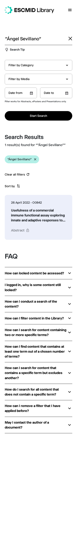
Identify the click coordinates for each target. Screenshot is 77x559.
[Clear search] (70, 39)
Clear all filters (15, 174)
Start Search (38, 116)
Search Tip (17, 49)
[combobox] (38, 65)
